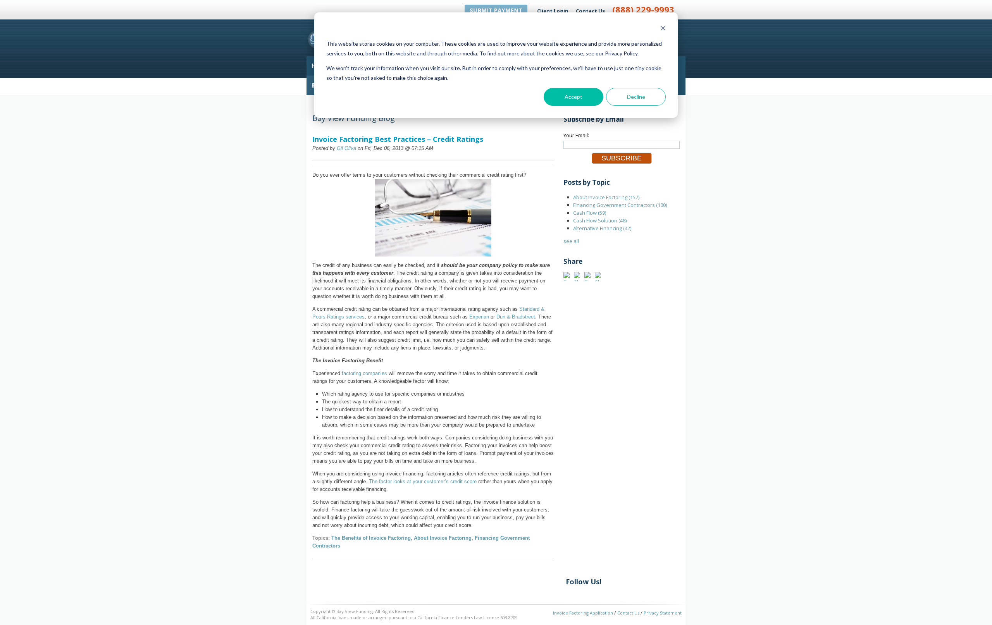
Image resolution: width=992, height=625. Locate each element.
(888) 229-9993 (643, 9)
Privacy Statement (663, 613)
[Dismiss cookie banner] (663, 29)
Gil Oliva (346, 148)
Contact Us (590, 10)
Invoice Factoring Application (583, 613)
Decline (636, 96)
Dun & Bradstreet (515, 317)
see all (571, 241)
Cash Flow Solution (600, 220)
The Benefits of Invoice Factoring (371, 538)
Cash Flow (589, 212)
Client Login (552, 10)
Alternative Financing (602, 228)
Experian (479, 317)
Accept (573, 96)
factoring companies (364, 373)
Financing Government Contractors (620, 204)
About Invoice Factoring (443, 538)
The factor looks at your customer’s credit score (423, 481)
